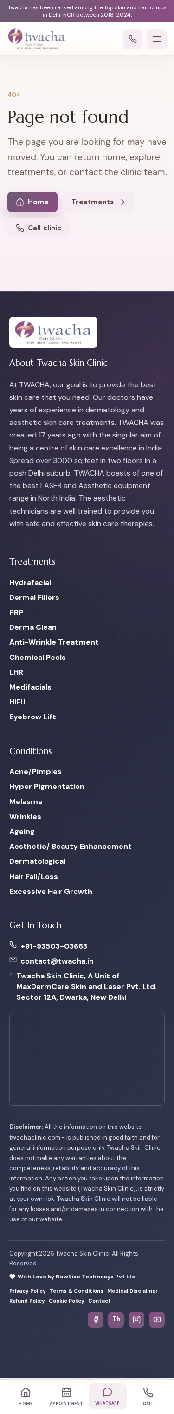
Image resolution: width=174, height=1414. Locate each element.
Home (38, 202)
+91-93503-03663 (53, 946)
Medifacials (30, 687)
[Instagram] (136, 1320)
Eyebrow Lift (32, 717)
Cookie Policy (66, 1301)
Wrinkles (25, 816)
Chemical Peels (37, 657)
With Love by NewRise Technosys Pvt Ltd (76, 1276)
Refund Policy (27, 1301)
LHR (16, 672)
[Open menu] (157, 39)
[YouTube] (157, 1320)
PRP (16, 612)
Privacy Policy (27, 1291)
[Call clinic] (132, 39)
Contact (99, 1301)
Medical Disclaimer (132, 1291)
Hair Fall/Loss (33, 876)
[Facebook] (95, 1320)
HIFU (17, 702)
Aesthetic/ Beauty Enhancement (70, 847)
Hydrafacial (30, 582)
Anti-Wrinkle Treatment (54, 642)
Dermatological (37, 862)
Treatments (92, 202)
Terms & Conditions (76, 1291)
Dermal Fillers (34, 597)
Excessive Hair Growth (50, 891)
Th (116, 1319)
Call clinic (45, 228)
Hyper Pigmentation (46, 787)
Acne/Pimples (35, 772)
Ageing (22, 831)
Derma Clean (33, 627)
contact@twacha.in (57, 961)
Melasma (25, 802)
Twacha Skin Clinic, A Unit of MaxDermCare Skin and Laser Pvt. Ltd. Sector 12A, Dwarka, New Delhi (86, 986)
